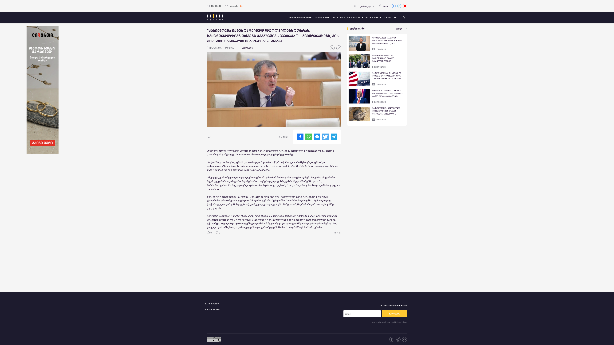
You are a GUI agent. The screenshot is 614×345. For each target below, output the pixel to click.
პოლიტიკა (247, 47)
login (385, 6)
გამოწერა (394, 313)
